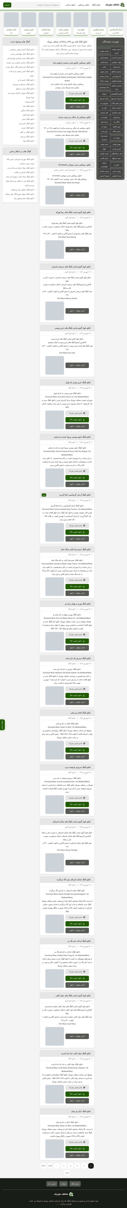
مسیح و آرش (104, 58)
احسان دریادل (116, 108)
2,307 (43, 1166)
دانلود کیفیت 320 (76, 100)
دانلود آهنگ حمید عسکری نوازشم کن (20, 58)
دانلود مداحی (70, 5)
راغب (104, 67)
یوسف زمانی (116, 171)
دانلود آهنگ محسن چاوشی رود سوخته (20, 63)
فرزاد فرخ (104, 122)
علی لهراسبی (116, 76)
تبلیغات (63, 1184)
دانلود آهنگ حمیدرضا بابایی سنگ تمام (76, 549)
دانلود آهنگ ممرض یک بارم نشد (78, 658)
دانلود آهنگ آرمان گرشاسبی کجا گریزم (75, 495)
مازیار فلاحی (104, 158)
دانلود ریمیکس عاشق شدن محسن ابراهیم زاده (72, 63)
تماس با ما (52, 1184)
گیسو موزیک (29, 102)
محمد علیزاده (104, 154)
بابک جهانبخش (104, 87)
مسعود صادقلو (117, 72)
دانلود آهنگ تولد (28, 141)
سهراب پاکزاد (104, 81)
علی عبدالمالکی (116, 154)
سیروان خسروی (116, 98)
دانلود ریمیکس (83, 5)
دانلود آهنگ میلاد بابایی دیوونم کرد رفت (20, 177)
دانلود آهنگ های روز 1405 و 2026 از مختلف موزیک (67, 42)
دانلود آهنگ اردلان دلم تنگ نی (79, 941)
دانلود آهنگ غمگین (27, 110)
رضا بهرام (116, 117)
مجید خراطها (116, 158)
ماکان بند (117, 122)
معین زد (116, 165)
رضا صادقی (104, 62)
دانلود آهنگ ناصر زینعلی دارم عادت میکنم (21, 73)
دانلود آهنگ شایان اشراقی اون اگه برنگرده (74, 879)
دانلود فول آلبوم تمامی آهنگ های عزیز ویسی (73, 328)
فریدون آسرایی (116, 58)
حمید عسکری (116, 113)
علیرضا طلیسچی (116, 94)
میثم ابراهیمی (116, 176)
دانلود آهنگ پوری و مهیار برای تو (78, 604)
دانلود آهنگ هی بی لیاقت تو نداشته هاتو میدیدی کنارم (20, 183)
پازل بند (104, 108)
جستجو (7, 5)
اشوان (104, 94)
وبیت (57, 1204)
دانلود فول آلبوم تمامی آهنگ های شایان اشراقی (71, 822)
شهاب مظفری (116, 62)
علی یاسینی (104, 113)
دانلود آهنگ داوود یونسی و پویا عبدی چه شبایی (72, 437)
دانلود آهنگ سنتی (28, 119)
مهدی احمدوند (104, 176)
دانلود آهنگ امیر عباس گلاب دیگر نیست (20, 67)
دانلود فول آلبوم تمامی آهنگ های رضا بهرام (73, 212)
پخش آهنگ (75, 1184)
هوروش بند (104, 103)
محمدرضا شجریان (104, 137)
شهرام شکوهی (116, 81)
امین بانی (104, 131)
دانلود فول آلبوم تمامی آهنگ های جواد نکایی (73, 995)
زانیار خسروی (104, 98)
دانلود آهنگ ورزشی (27, 137)
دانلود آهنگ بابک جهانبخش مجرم (22, 54)
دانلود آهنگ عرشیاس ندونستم (23, 84)
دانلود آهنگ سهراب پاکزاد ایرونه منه (21, 93)
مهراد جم (116, 138)
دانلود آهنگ (96, 5)
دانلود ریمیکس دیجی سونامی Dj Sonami (75, 165)
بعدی (67, 1173)
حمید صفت (104, 144)
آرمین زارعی (116, 149)
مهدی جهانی (116, 144)
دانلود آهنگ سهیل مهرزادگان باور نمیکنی (19, 194)
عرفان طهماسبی (104, 164)
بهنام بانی (104, 117)
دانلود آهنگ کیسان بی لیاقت (24, 172)
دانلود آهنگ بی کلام (27, 132)
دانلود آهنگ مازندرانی (26, 123)
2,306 (50, 1166)
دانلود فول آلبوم (28, 115)
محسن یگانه (116, 131)
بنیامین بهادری (104, 51)
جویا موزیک (30, 97)
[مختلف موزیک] (115, 5)
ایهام (104, 149)
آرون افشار (116, 127)
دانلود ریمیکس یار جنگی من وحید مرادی (74, 117)
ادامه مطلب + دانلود (77, 107)
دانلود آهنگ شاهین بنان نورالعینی (22, 190)
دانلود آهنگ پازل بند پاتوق (25, 89)
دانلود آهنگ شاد (28, 106)
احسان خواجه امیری (116, 51)
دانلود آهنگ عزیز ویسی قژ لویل (78, 382)
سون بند (104, 127)
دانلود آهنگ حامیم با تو (26, 80)
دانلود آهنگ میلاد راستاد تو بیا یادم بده (20, 168)
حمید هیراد (116, 67)
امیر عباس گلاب (116, 103)
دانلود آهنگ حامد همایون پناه (24, 198)
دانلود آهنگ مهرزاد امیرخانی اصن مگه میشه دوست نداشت (20, 161)
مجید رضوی (104, 72)
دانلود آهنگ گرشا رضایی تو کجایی (22, 50)
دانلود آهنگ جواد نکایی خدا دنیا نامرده (76, 1053)
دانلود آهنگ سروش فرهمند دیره (78, 767)
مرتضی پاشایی (104, 171)
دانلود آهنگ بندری (28, 128)
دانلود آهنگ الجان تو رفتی (80, 713)
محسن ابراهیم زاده (117, 87)
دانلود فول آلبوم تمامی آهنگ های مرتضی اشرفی (71, 267)
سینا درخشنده (104, 76)
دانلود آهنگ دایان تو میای (81, 1111)
